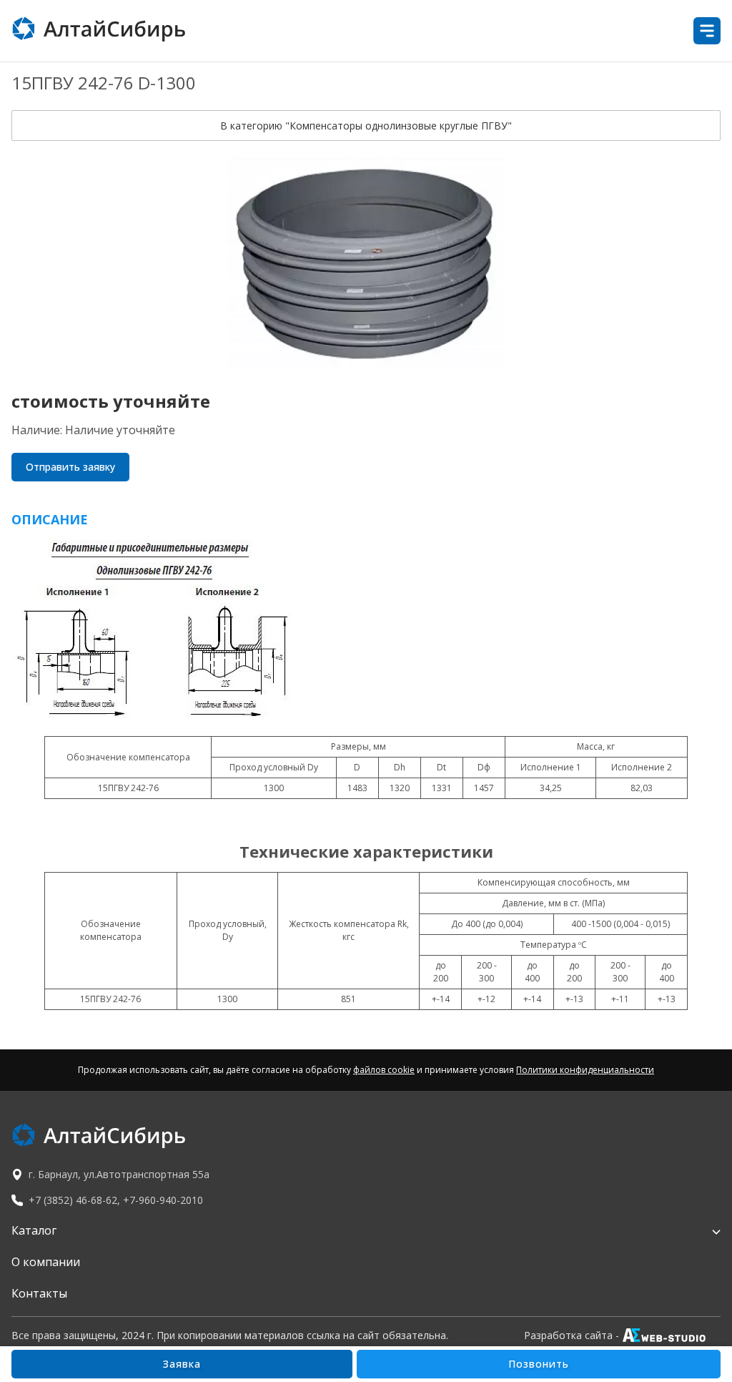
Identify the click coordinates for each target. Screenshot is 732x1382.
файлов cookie (384, 1070)
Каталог (33, 1230)
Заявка (182, 1364)
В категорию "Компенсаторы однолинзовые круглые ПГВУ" (366, 125)
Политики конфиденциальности (585, 1070)
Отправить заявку (70, 467)
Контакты (39, 1293)
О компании (45, 1262)
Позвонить (538, 1364)
